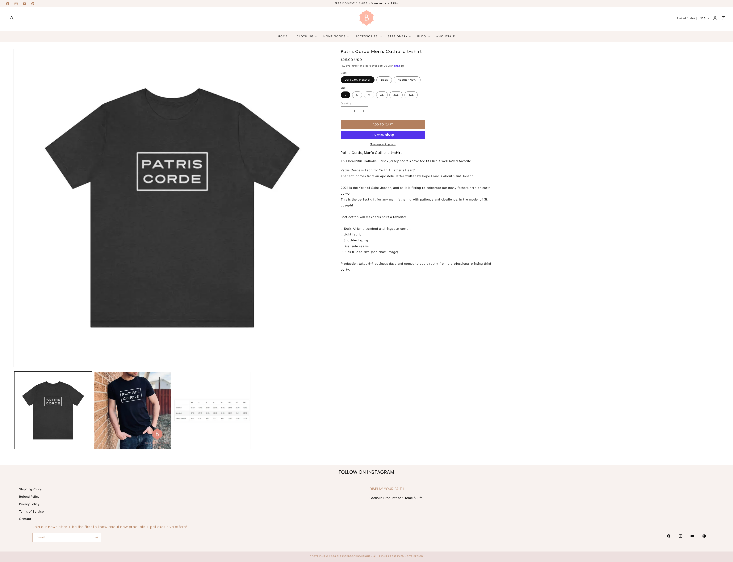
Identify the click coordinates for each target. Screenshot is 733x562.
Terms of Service (31, 511)
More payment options (383, 144)
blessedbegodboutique (354, 556)
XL (382, 94)
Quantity (346, 103)
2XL (396, 94)
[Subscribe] (97, 537)
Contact (25, 519)
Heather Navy (407, 79)
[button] (12, 18)
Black (384, 79)
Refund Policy (29, 496)
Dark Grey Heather (358, 79)
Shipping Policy (30, 489)
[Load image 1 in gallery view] (53, 410)
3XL (411, 94)
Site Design (415, 556)
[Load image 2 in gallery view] (132, 410)
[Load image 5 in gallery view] (212, 410)
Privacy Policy (29, 504)
